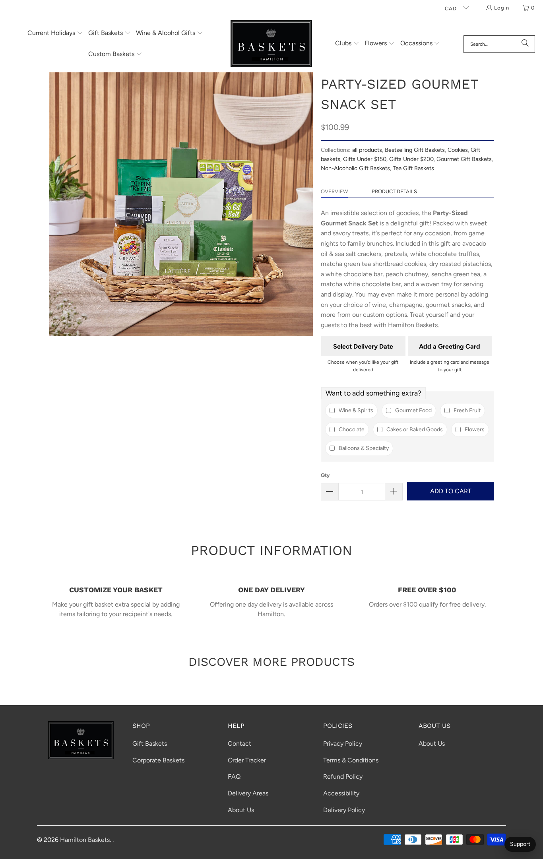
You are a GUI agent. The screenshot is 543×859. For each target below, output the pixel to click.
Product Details (394, 191)
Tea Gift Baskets (413, 168)
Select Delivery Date (363, 346)
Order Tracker (247, 760)
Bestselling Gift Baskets (415, 149)
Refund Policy (343, 776)
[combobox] (499, 44)
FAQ (234, 776)
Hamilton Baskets (85, 839)
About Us (241, 810)
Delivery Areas (248, 793)
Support (520, 844)
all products (367, 149)
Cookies (458, 149)
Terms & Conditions (350, 760)
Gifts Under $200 (411, 159)
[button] (55, 33)
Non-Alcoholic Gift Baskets (355, 168)
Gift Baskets (149, 743)
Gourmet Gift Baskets (464, 159)
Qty (325, 475)
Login (501, 8)
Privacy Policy (342, 743)
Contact (239, 743)
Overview (334, 191)
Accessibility (341, 793)
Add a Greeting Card (449, 346)
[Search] (525, 44)
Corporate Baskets (158, 760)
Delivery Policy (344, 810)
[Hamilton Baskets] (271, 44)
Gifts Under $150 (364, 159)
